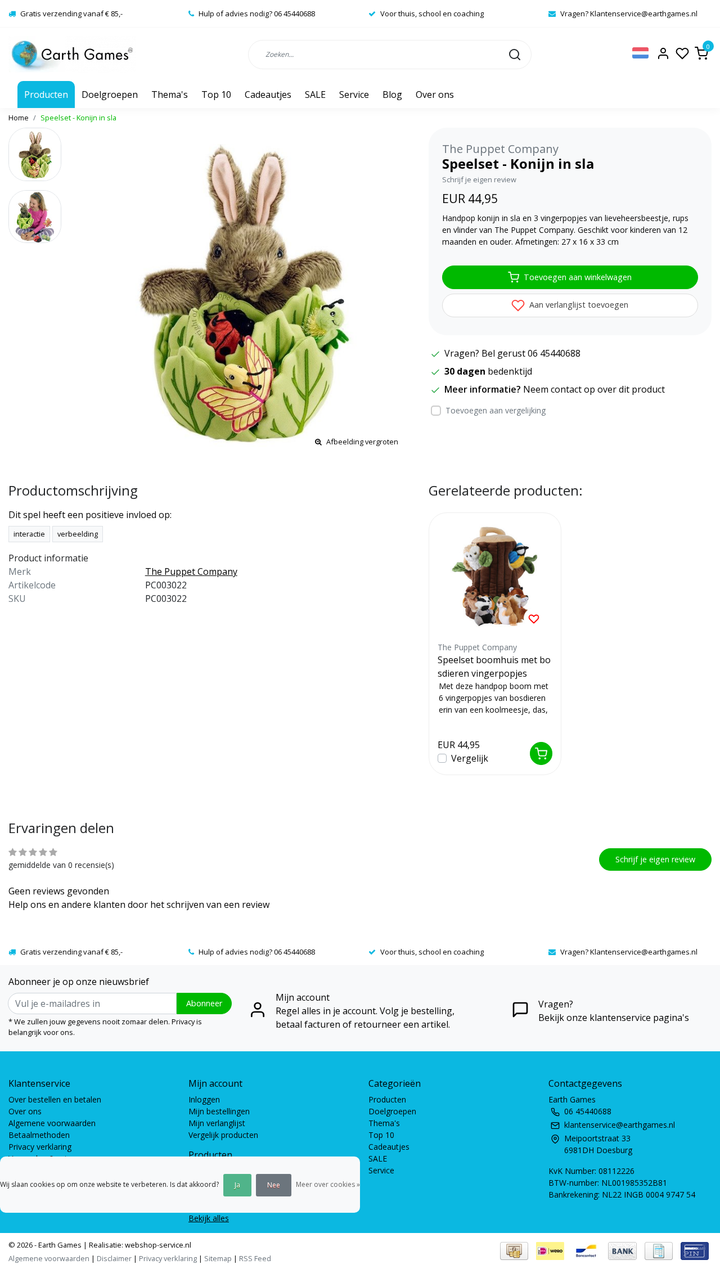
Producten (46, 94)
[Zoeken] (514, 54)
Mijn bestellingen (219, 1111)
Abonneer (204, 1003)
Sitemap (218, 1258)
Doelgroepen (110, 94)
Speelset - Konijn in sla (78, 117)
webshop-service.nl (157, 1245)
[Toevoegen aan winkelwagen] (541, 753)
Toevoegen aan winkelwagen (578, 277)
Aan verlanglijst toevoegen (577, 304)
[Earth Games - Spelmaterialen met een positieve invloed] (72, 54)
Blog (392, 94)
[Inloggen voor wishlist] (534, 618)
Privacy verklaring (39, 1146)
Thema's (169, 94)
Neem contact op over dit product (594, 389)
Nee (273, 1185)
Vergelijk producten (223, 1135)
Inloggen (204, 1099)
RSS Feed (255, 1258)
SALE (315, 94)
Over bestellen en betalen (54, 1099)
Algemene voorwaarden (52, 1123)
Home (18, 117)
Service (354, 94)
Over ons (435, 94)
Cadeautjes (268, 94)
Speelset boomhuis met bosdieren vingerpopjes (494, 667)
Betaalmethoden (39, 1135)
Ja (237, 1185)
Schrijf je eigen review (479, 179)
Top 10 (216, 94)
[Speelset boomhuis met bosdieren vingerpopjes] (495, 579)
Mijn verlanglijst (216, 1123)
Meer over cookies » (328, 1184)
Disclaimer (114, 1258)
